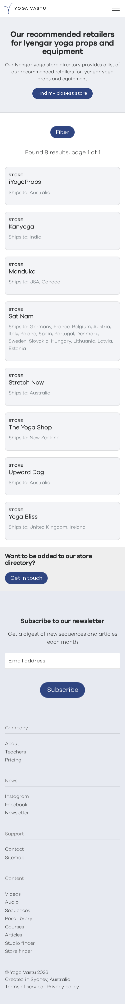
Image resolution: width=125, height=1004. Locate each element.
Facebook (16, 805)
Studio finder (20, 943)
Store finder (18, 951)
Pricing (13, 760)
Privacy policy (63, 987)
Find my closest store (62, 93)
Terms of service (24, 987)
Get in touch (26, 578)
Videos (13, 894)
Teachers (15, 752)
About (12, 743)
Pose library (18, 918)
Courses (14, 927)
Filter (62, 132)
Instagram (17, 796)
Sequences (17, 910)
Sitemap (14, 857)
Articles (13, 935)
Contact (14, 849)
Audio (12, 902)
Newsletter (17, 813)
